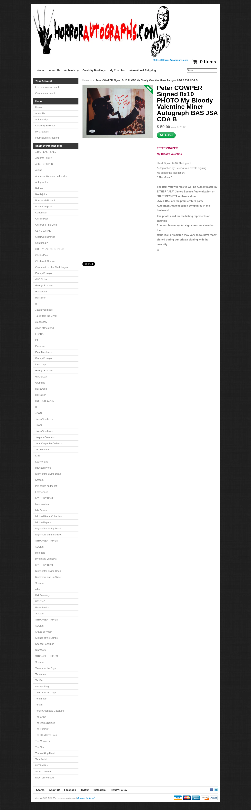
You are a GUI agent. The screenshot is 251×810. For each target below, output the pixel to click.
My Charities (42, 131)
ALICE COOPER (44, 164)
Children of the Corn (46, 224)
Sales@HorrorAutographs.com (170, 60)
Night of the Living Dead (48, 474)
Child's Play (41, 218)
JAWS (38, 413)
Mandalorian (42, 504)
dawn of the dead (44, 328)
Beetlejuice (41, 194)
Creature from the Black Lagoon (52, 267)
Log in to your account (47, 87)
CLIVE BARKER (44, 230)
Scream (39, 480)
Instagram (100, 789)
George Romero (44, 285)
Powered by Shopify (86, 797)
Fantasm (40, 346)
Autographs (41, 182)
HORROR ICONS (44, 401)
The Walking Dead (45, 753)
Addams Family (43, 158)
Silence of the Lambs (46, 638)
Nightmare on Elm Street (48, 534)
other (38, 589)
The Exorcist (41, 729)
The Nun (40, 747)
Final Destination (44, 352)
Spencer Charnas (44, 644)
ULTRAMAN (41, 765)
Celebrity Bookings (45, 125)
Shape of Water (43, 631)
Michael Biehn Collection (48, 516)
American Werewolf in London (51, 176)
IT (36, 303)
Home (38, 107)
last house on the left (46, 486)
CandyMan (41, 212)
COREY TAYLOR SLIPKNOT (50, 249)
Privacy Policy (118, 789)
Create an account (45, 93)
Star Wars (40, 650)
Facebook (70, 789)
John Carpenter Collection (49, 443)
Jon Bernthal (42, 449)
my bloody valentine (46, 559)
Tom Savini (41, 759)
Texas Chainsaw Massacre (49, 710)
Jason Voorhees (44, 309)
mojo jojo (40, 552)
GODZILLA (41, 279)
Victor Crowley (43, 771)
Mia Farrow (41, 510)
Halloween (41, 291)
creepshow (41, 322)
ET (36, 340)
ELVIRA (39, 334)
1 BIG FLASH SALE (45, 152)
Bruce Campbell (44, 206)
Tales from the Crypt (45, 316)
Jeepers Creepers (45, 437)
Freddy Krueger (43, 273)
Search (40, 789)
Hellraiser (40, 297)
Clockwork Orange (45, 237)
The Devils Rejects (45, 723)
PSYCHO (40, 601)
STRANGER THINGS (46, 540)
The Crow (40, 717)
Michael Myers (43, 467)
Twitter (85, 789)
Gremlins (40, 382)
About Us (40, 113)
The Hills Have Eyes (46, 735)
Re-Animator (42, 607)
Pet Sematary (42, 595)
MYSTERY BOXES (45, 498)
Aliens (38, 170)
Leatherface (41, 461)
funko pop (40, 364)
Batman (39, 188)
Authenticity (41, 119)
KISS (38, 455)
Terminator (41, 674)
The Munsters (42, 741)
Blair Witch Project (45, 200)
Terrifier (39, 680)
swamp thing (42, 686)
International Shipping (47, 137)
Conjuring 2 (41, 243)
